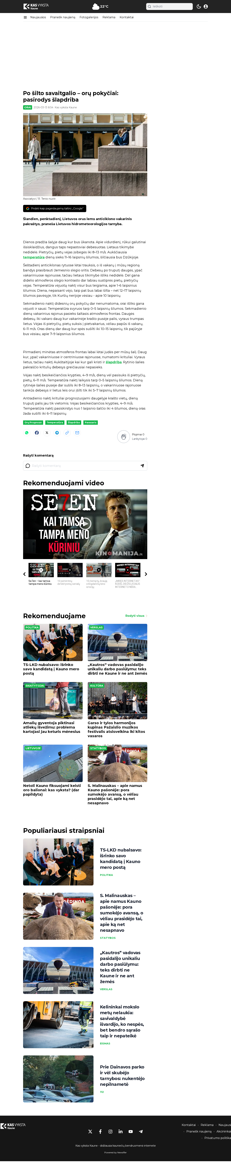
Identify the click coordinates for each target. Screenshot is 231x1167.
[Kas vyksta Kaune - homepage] (39, 6)
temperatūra (34, 257)
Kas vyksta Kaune (66, 107)
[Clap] (123, 436)
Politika (32, 627)
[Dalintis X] (47, 432)
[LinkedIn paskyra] (120, 1131)
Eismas (105, 1043)
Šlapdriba (74, 422)
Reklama (109, 17)
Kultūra (96, 685)
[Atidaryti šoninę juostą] (25, 17)
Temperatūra (55, 422)
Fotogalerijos (89, 17)
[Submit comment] (142, 465)
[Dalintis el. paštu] (77, 432)
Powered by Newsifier (115, 1152)
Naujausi (225, 1125)
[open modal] (206, 6)
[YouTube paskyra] (130, 1131)
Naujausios (38, 17)
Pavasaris (90, 422)
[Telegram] (57, 432)
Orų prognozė (33, 422)
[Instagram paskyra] (110, 1131)
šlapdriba (114, 362)
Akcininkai (224, 1131)
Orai (27, 107)
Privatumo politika (217, 1138)
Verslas (96, 627)
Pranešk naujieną (62, 17)
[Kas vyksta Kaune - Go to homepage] (16, 1126)
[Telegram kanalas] (141, 1131)
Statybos (98, 748)
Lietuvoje (33, 748)
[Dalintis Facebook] (36, 432)
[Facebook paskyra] (100, 1131)
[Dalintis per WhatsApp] (26, 432)
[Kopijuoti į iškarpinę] (67, 432)
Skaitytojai (35, 685)
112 (102, 1092)
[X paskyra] (90, 1131)
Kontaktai (127, 17)
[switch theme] (198, 6)
